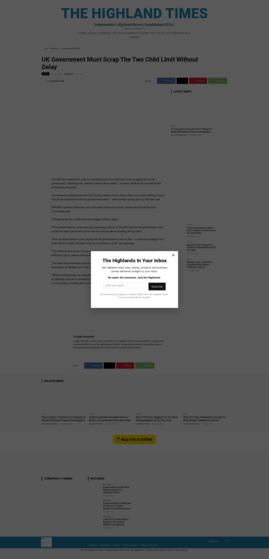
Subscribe (157, 286)
